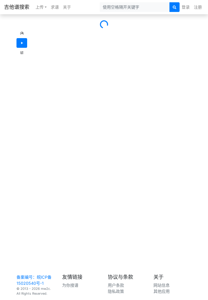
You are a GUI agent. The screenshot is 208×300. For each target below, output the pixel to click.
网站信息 (161, 285)
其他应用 (161, 291)
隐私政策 (116, 291)
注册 (198, 7)
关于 (67, 7)
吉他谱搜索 (16, 7)
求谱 (55, 7)
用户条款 (116, 285)
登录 (186, 7)
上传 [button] (40, 7)
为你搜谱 (70, 285)
